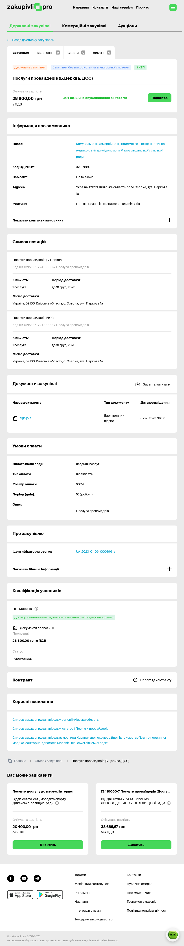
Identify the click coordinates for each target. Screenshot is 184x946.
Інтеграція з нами (87, 911)
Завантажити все (156, 384)
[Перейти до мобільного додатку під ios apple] (20, 894)
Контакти (100, 7)
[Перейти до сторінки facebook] (10, 877)
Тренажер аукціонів (141, 902)
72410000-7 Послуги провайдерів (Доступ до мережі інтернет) (136, 791)
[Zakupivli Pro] (29, 7)
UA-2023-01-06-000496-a (95, 552)
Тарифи (80, 875)
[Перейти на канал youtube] (24, 877)
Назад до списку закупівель (33, 40)
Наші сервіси (122, 7)
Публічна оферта (139, 884)
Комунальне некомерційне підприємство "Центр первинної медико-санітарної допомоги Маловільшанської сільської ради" (120, 150)
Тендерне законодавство (93, 919)
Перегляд (159, 98)
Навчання (81, 7)
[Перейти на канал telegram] (37, 877)
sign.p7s (25, 418)
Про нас (142, 7)
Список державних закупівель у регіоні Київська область (56, 720)
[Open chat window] (173, 935)
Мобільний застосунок (91, 884)
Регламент (82, 893)
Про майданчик (139, 893)
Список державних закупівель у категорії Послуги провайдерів (60, 729)
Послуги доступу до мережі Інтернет (43, 791)
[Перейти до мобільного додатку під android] (50, 894)
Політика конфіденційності (147, 911)
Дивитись (48, 845)
